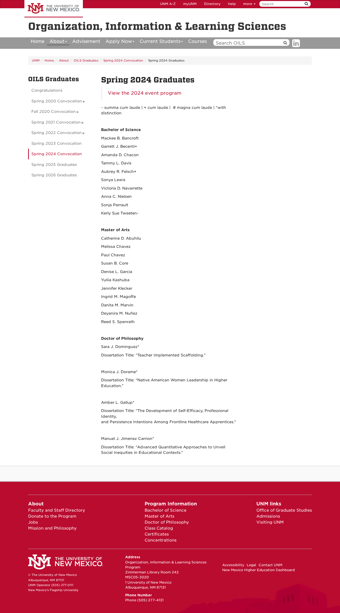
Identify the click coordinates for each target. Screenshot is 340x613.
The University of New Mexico (53, 8)
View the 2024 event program (144, 93)
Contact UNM (270, 565)
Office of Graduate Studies (284, 510)
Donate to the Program (52, 516)
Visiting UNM (270, 522)
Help (232, 4)
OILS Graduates (86, 60)
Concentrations (160, 540)
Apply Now (119, 41)
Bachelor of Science (165, 510)
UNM (36, 60)
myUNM (190, 4)
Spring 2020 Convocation (56, 101)
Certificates (157, 534)
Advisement (86, 41)
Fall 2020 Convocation (53, 111)
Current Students (160, 41)
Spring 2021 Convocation (56, 122)
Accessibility (233, 565)
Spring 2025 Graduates (54, 164)
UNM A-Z (168, 4)
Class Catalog (159, 528)
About (57, 41)
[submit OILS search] (285, 43)
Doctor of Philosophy (167, 522)
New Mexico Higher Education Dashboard (258, 570)
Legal (251, 565)
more (248, 4)
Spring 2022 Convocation (56, 133)
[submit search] (306, 4)
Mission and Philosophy (52, 528)
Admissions (268, 516)
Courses (197, 41)
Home (37, 41)
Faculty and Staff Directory (56, 510)
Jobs (33, 522)
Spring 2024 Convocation (123, 60)
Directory (212, 4)
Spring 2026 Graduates (54, 175)
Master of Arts (159, 516)
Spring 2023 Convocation (56, 143)
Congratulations (46, 90)
